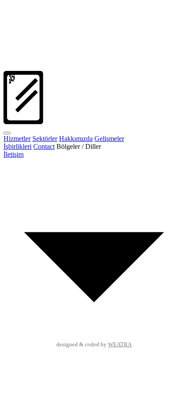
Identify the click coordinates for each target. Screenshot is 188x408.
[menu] (6, 133)
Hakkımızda (76, 138)
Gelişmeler (109, 138)
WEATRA (120, 344)
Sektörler (44, 138)
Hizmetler (17, 138)
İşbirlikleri (17, 146)
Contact (44, 146)
